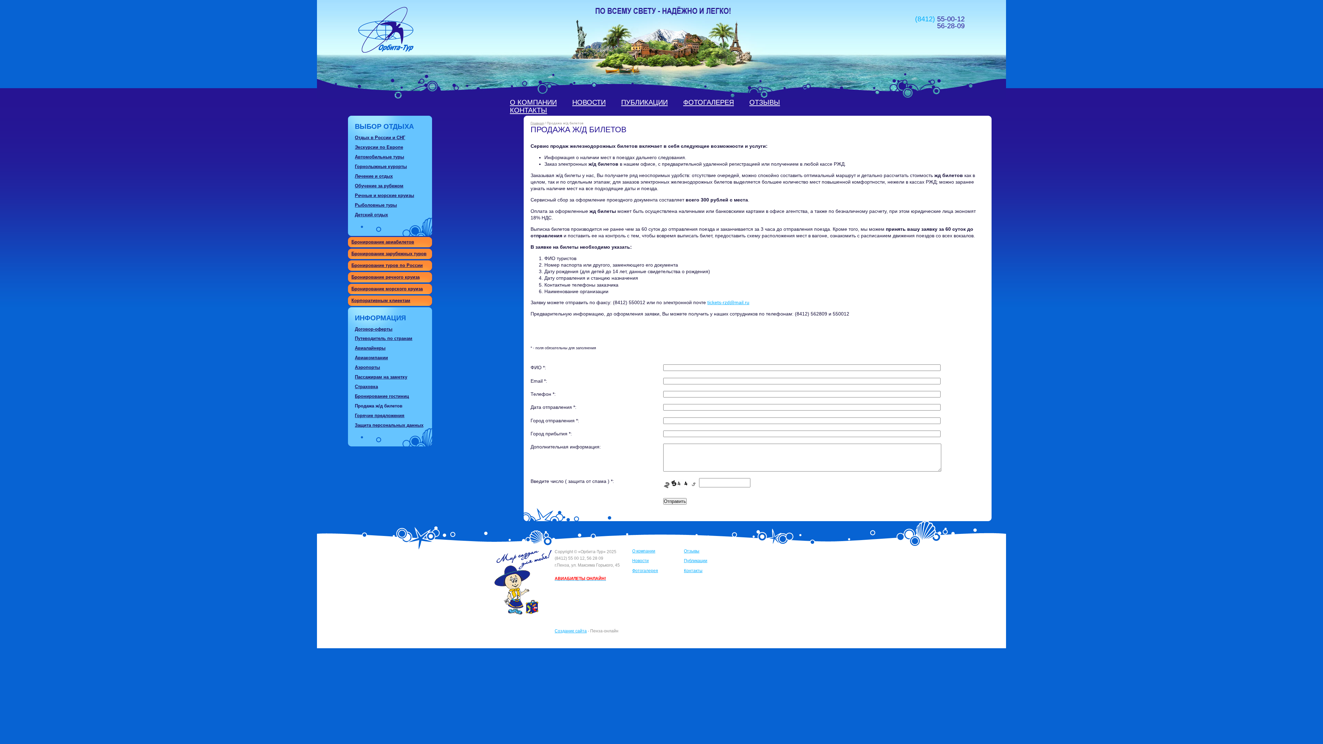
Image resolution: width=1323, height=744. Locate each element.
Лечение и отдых (374, 176)
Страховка (366, 386)
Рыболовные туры (376, 205)
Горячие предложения (379, 415)
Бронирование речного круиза (385, 277)
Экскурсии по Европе (379, 147)
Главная (537, 123)
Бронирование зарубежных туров (389, 253)
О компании (533, 102)
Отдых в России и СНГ (380, 137)
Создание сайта (571, 631)
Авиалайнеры (370, 348)
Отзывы (764, 102)
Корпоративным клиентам (380, 300)
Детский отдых (371, 214)
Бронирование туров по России (387, 265)
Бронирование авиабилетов (382, 242)
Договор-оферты (373, 329)
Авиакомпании (371, 357)
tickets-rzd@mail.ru (728, 302)
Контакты (528, 110)
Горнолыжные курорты (381, 166)
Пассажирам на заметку (381, 377)
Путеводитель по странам (383, 338)
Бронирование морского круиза (387, 288)
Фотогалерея (708, 102)
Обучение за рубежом (379, 185)
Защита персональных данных (389, 425)
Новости (589, 102)
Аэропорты (367, 367)
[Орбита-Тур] (385, 51)
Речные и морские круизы (384, 195)
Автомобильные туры (379, 156)
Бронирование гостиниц (382, 396)
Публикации (644, 102)
